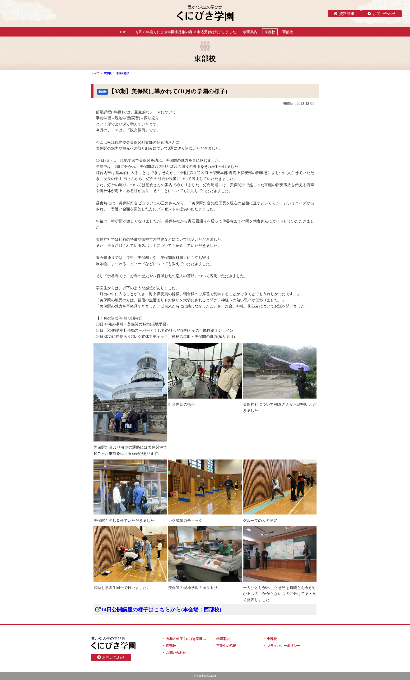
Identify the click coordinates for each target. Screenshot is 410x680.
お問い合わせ (384, 14)
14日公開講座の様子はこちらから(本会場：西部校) (161, 609)
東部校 (270, 32)
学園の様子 (122, 73)
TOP (122, 32)
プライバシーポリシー (283, 646)
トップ (95, 73)
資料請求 (346, 14)
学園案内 (250, 32)
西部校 (287, 32)
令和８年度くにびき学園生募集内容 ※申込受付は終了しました (185, 32)
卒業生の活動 (226, 646)
